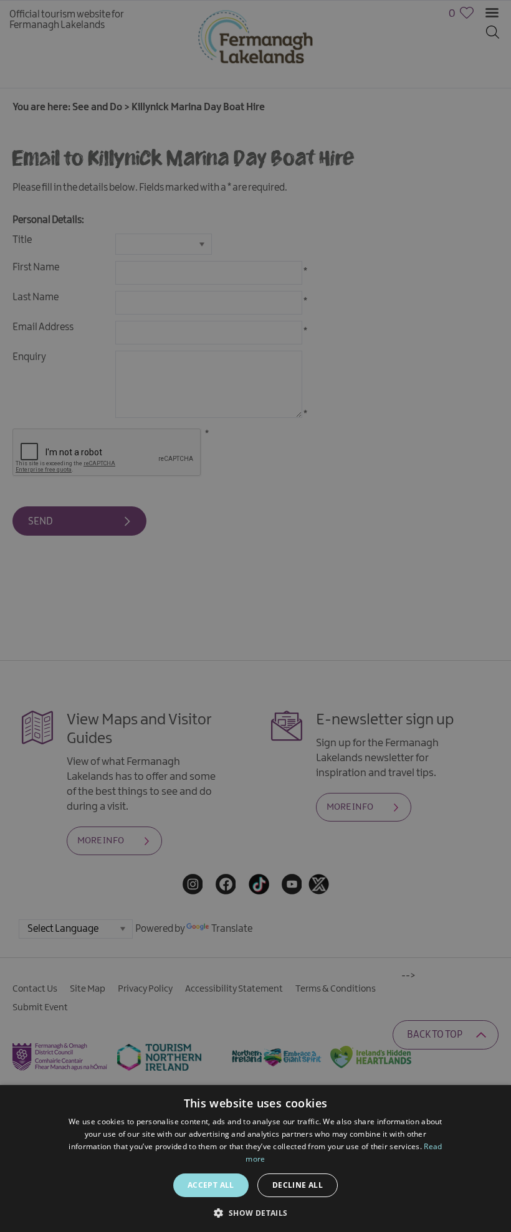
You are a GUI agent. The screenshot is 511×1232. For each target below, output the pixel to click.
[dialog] (255, 616)
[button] (255, 1211)
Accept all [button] (211, 1185)
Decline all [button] (297, 1185)
